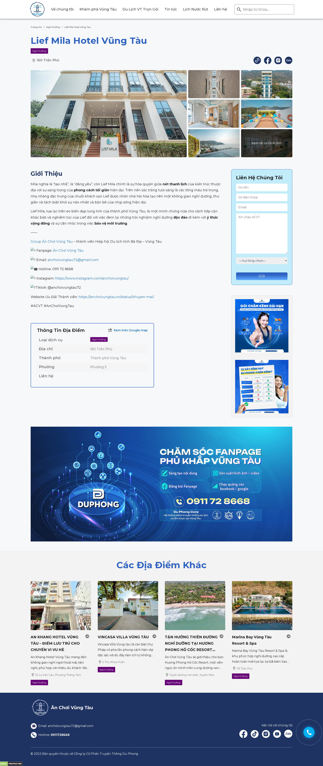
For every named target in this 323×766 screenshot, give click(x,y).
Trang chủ (36, 27)
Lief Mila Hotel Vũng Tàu (77, 27)
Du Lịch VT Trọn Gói (141, 9)
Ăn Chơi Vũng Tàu (68, 250)
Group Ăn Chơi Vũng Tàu (52, 242)
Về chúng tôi (62, 9)
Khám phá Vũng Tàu (98, 9)
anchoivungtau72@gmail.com (73, 260)
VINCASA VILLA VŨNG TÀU (123, 637)
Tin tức (170, 9)
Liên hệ (220, 9)
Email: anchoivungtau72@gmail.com (65, 726)
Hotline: (54, 735)
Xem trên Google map (131, 330)
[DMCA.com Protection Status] (11, 763)
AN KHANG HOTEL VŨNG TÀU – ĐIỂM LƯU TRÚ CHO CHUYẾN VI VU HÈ (55, 643)
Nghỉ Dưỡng (53, 27)
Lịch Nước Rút (195, 9)
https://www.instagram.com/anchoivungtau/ (92, 278)
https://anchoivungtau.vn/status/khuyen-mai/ (116, 297)
